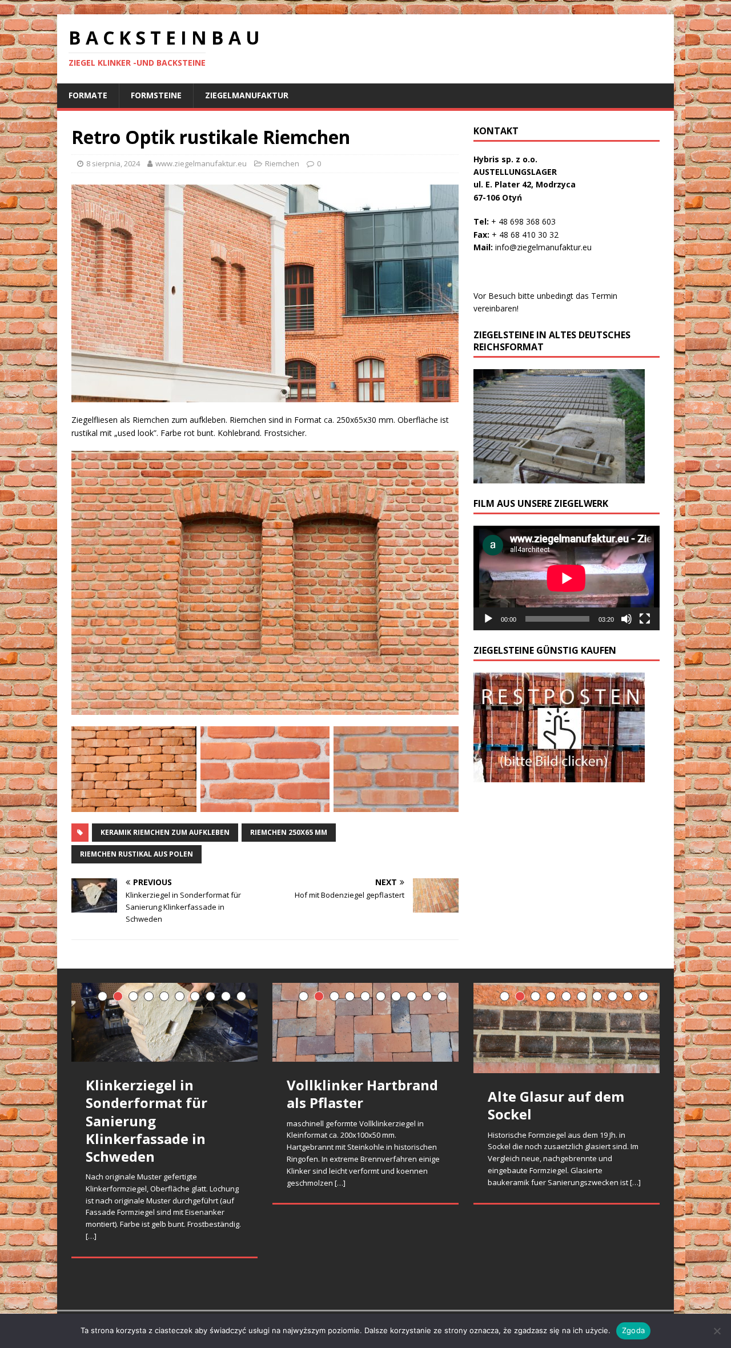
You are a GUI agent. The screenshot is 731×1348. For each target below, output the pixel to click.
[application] (566, 578)
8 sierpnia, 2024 (113, 163)
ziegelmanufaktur (246, 95)
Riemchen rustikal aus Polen (136, 854)
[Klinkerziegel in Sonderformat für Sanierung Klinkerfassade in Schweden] (164, 1022)
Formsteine (156, 95)
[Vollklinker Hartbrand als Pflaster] (365, 1022)
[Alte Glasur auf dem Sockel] (566, 1028)
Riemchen (282, 163)
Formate (88, 95)
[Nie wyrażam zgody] (716, 1331)
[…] (91, 1236)
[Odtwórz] (488, 619)
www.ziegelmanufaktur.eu (201, 163)
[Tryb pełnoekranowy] (644, 619)
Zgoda (633, 1330)
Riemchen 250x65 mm (288, 832)
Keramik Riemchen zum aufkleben (165, 832)
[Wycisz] (626, 619)
